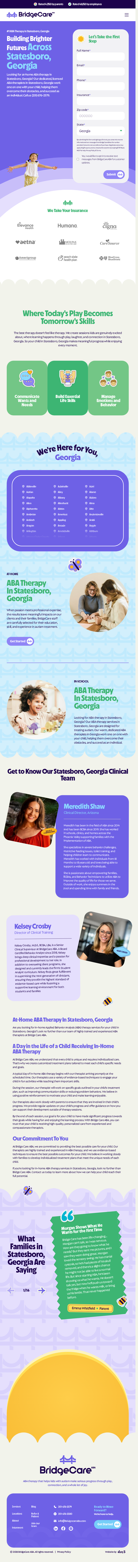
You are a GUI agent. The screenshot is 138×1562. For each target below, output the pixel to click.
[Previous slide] (10, 1290)
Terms (98, 150)
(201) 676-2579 (40, 95)
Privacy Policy (90, 150)
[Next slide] (41, 1290)
